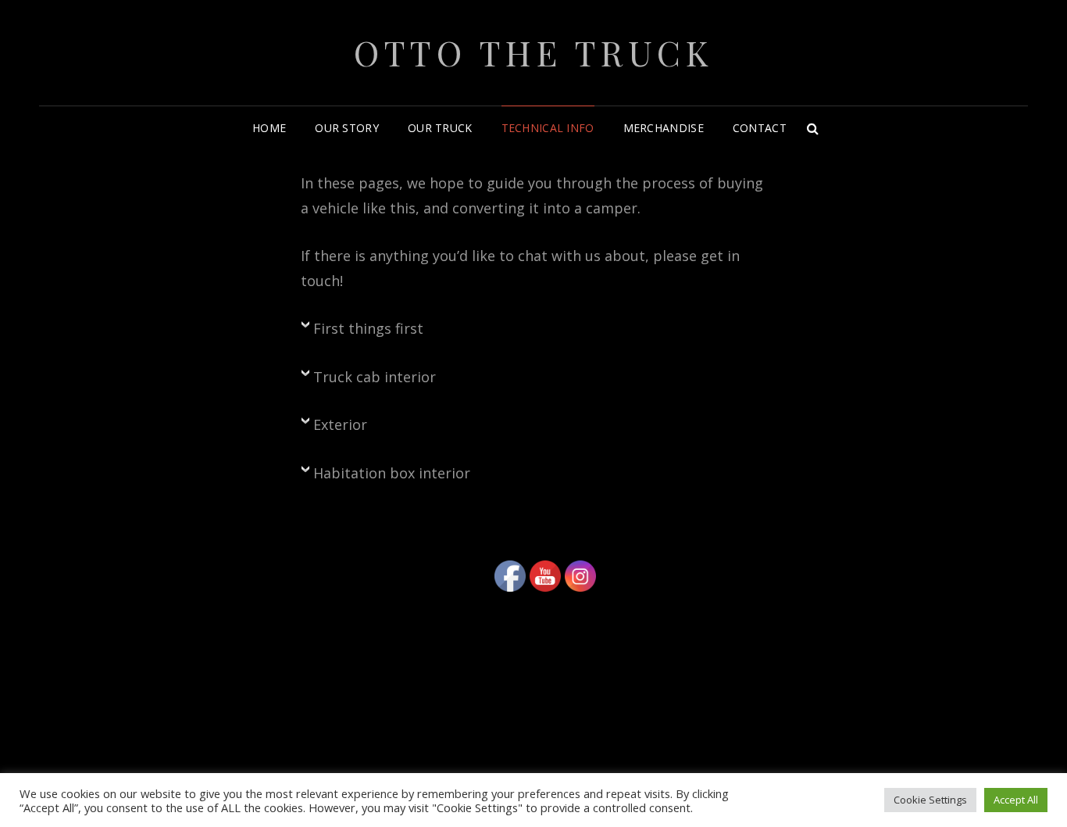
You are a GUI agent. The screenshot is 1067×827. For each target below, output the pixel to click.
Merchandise (663, 127)
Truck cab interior (374, 376)
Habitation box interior (391, 473)
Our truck (440, 127)
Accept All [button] (1016, 800)
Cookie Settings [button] (930, 800)
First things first (368, 328)
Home (269, 127)
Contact (760, 127)
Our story (347, 127)
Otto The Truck (533, 52)
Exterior (340, 424)
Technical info (547, 127)
